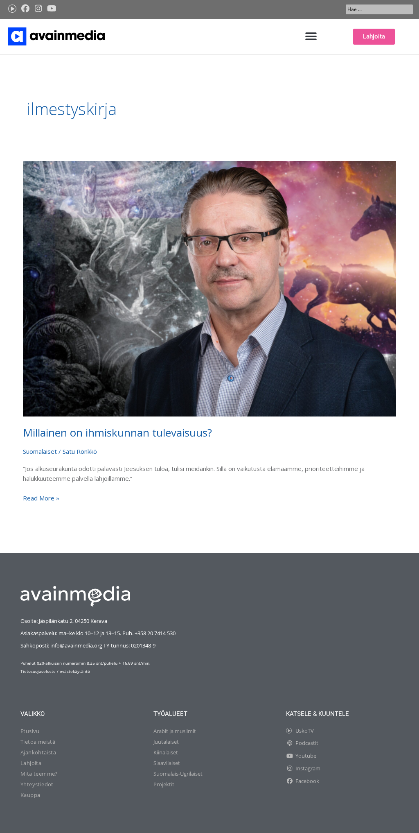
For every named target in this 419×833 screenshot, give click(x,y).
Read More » (41, 497)
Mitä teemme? (39, 773)
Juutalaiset (166, 741)
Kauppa (30, 795)
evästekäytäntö (75, 671)
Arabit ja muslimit (174, 731)
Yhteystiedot (37, 784)
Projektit (163, 784)
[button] (311, 36)
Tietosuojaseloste (38, 671)
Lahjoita (30, 763)
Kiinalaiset (165, 752)
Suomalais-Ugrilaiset (178, 773)
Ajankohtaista (38, 752)
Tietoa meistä (37, 741)
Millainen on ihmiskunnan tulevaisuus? (117, 432)
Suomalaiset (40, 451)
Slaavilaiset (166, 763)
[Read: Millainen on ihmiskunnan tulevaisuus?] (209, 288)
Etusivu (30, 731)
